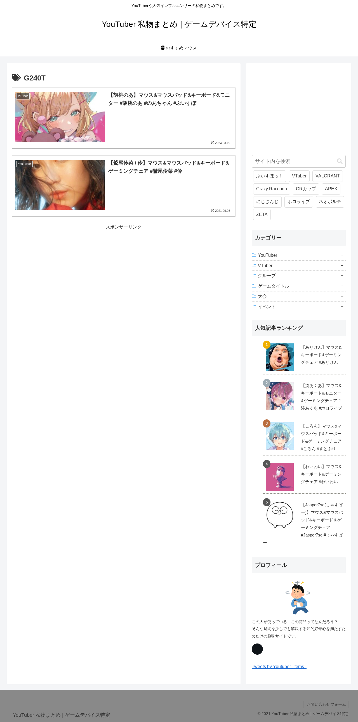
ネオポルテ (330, 201)
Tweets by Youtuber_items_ (279, 666)
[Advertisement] (123, 270)
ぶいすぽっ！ (269, 176)
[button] (340, 161)
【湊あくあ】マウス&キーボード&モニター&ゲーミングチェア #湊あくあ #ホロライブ (321, 396)
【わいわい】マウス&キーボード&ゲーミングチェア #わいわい (321, 474)
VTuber (299, 176)
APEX (331, 188)
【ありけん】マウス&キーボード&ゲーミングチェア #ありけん (321, 355)
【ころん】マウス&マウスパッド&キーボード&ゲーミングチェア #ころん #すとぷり (321, 437)
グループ (267, 275)
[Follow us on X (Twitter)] (257, 649)
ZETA (262, 214)
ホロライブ (299, 201)
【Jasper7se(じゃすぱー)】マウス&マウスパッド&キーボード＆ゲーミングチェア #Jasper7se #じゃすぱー (303, 523)
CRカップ (306, 188)
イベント (267, 306)
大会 (262, 296)
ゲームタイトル (273, 286)
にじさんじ (267, 201)
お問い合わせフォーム (326, 704)
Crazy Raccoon (271, 188)
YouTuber (267, 255)
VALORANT (327, 176)
